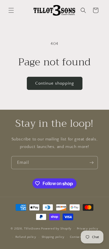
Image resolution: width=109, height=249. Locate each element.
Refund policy (25, 237)
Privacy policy (87, 228)
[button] (11, 10)
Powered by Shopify (56, 228)
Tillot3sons (32, 228)
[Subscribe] (91, 162)
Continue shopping (54, 83)
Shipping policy (53, 237)
